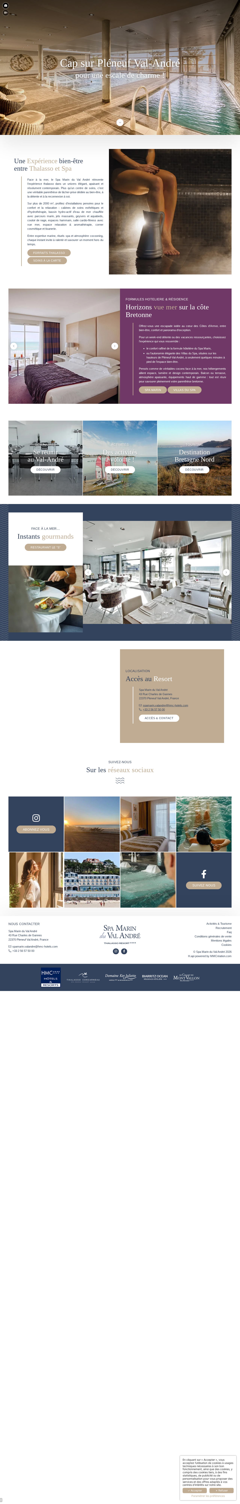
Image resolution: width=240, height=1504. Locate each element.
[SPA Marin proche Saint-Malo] (186, 977)
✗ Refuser (221, 1490)
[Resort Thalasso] (124, 951)
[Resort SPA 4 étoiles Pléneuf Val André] (120, 122)
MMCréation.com (221, 956)
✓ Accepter (195, 1490)
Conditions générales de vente (213, 936)
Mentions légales (221, 940)
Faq (229, 932)
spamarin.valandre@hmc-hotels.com (165, 705)
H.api (191, 956)
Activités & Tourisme (219, 923)
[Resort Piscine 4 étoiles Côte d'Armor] (155, 977)
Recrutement (224, 928)
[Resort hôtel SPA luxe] (116, 951)
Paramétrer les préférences (208, 1495)
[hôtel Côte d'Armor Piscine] (51, 977)
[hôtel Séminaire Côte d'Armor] (83, 977)
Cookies (226, 944)
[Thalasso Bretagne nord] (120, 977)
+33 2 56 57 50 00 (154, 709)
